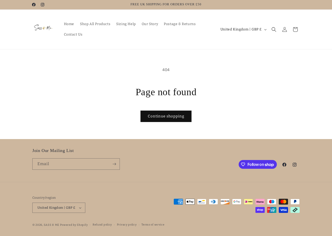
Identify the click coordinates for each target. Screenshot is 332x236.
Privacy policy (127, 224)
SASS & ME (51, 225)
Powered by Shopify (74, 225)
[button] (274, 29)
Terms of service (152, 224)
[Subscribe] (114, 164)
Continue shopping (166, 116)
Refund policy (102, 224)
